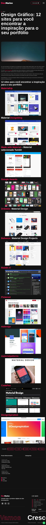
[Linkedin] (2, 503)
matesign (6, 326)
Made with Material (11, 147)
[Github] (5, 503)
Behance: (6, 238)
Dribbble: (6, 209)
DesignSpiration (9, 415)
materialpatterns (9, 356)
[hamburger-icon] (43, 3)
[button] (10, 449)
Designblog (16, 118)
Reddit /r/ (6, 267)
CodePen (6, 385)
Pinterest (6, 297)
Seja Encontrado (8, 70)
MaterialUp (7, 88)
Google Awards (9, 179)
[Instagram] (8, 503)
